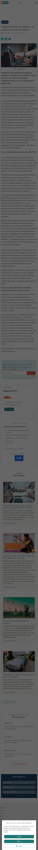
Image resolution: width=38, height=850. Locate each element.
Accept (19, 836)
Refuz (19, 841)
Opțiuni (20, 846)
